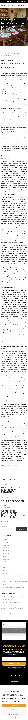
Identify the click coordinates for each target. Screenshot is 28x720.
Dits (4, 565)
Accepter (14, 705)
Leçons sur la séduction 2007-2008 (13, 576)
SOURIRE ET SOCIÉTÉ (12, 501)
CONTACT (23, 1)
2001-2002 (6, 548)
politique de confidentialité (14, 669)
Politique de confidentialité (14, 717)
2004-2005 (6, 556)
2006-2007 (6, 559)
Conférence (6, 562)
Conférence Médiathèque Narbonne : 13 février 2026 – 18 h (13, 514)
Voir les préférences (14, 714)
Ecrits (10, 55)
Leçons (5, 573)
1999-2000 (6, 542)
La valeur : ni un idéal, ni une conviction (10, 490)
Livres (4, 579)
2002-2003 (6, 551)
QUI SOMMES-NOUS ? (11, 1)
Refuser (14, 710)
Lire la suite (4, 496)
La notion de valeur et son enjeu (10, 614)
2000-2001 (6, 545)
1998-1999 (5, 539)
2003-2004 (6, 553)
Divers (5, 567)
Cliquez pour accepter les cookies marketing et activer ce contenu (14, 631)
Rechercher (4, 526)
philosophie (15, 465)
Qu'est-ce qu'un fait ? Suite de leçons (14, 587)
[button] (25, 687)
